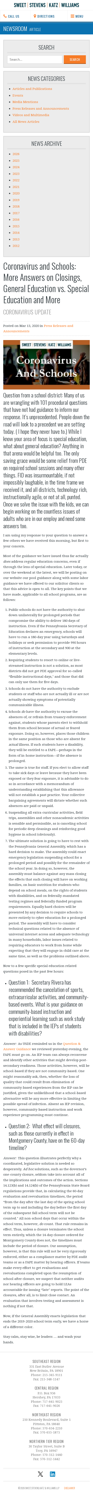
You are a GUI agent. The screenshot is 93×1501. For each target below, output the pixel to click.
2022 (16, 180)
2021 (16, 187)
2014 (16, 233)
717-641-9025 (52, 1401)
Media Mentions (25, 102)
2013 (16, 239)
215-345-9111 (52, 1375)
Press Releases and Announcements (41, 109)
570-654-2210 (52, 1428)
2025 (16, 161)
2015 (16, 226)
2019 (16, 200)
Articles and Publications (32, 89)
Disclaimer (69, 1488)
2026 (16, 154)
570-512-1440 (52, 1454)
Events (18, 95)
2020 (16, 193)
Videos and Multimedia (31, 115)
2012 (16, 246)
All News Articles (26, 122)
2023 (16, 174)
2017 (16, 213)
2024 (16, 167)
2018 (16, 206)
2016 (16, 220)
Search (46, 47)
